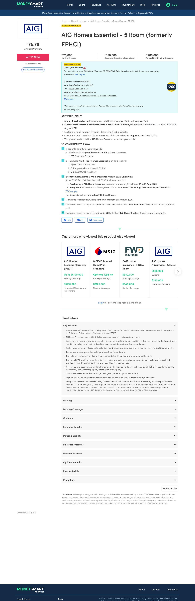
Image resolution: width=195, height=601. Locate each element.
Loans (82, 4)
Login (175, 4)
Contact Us (172, 589)
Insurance (96, 4)
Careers (156, 589)
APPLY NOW (33, 57)
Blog (142, 4)
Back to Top (171, 488)
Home (64, 21)
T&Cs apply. (80, 74)
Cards (70, 4)
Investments (128, 4)
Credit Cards (23, 599)
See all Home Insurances (33, 69)
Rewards (155, 4)
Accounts (111, 4)
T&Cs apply (69, 99)
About (142, 589)
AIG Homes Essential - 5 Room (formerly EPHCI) (112, 21)
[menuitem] (70, 5)
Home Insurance (78, 21)
